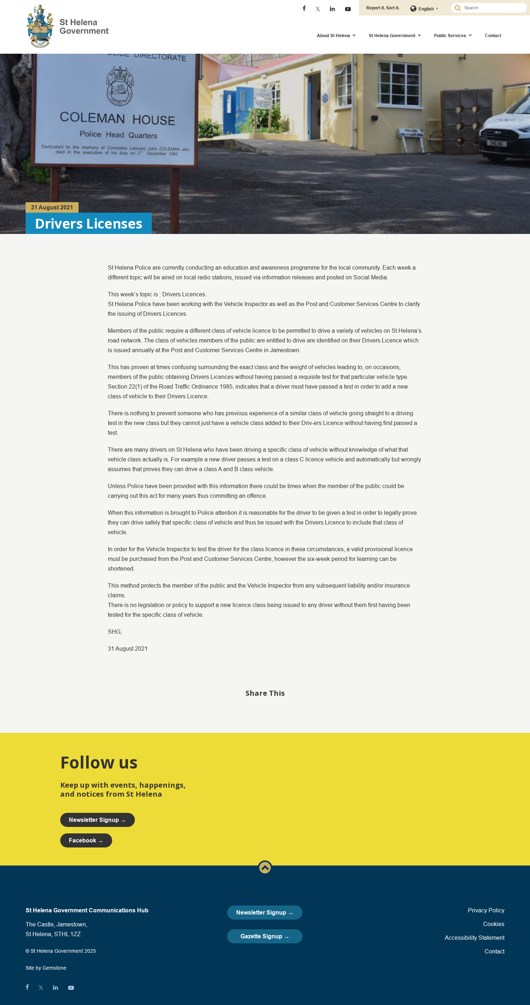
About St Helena (333, 35)
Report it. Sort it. (382, 7)
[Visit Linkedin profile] (332, 9)
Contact (493, 35)
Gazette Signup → (265, 936)
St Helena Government (392, 35)
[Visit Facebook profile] (304, 9)
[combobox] (492, 8)
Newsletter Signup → (264, 912)
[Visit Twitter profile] (318, 9)
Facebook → (86, 840)
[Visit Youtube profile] (348, 9)
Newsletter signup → (97, 819)
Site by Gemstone (46, 968)
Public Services (450, 35)
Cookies (493, 924)
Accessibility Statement (474, 937)
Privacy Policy (486, 910)
